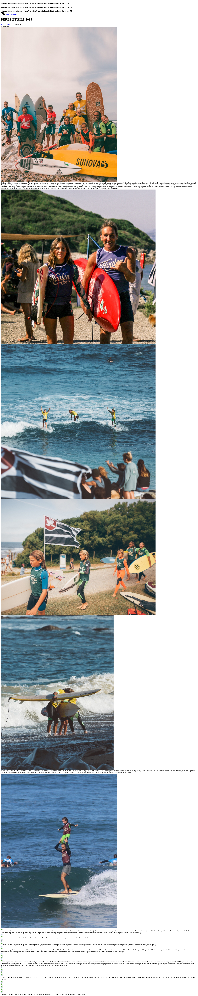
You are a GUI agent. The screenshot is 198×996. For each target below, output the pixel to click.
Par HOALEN (6, 24)
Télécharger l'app (11, 14)
